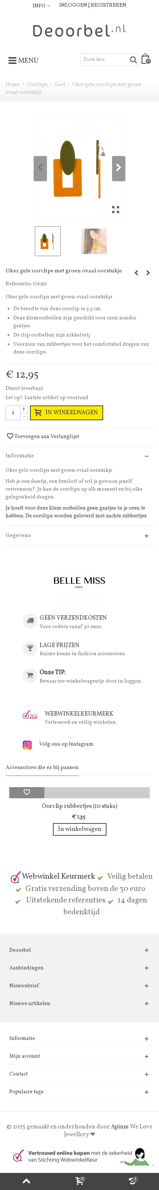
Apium (120, 1127)
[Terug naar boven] (26, 1181)
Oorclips (37, 84)
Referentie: (19, 284)
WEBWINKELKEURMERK (79, 714)
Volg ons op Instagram (66, 744)
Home (13, 84)
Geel (59, 84)
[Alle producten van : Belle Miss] (79, 582)
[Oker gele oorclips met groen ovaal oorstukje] (79, 168)
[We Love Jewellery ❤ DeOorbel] (79, 30)
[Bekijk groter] (115, 210)
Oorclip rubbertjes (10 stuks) (79, 806)
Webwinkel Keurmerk (58, 876)
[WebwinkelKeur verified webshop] (79, 1155)
